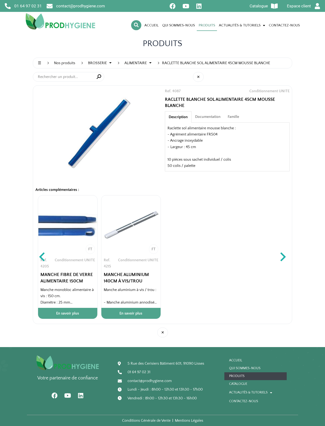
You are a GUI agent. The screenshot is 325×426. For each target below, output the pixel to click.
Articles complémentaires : (57, 190)
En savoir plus (67, 313)
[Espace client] (317, 6)
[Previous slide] (42, 257)
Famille (233, 117)
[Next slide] (282, 257)
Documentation (208, 117)
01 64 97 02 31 (28, 6)
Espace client (299, 6)
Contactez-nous (284, 25)
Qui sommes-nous (178, 25)
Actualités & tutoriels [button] (240, 25)
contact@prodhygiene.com (80, 6)
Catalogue (259, 6)
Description (178, 117)
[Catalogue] (274, 6)
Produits (207, 25)
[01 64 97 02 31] (8, 6)
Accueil (151, 25)
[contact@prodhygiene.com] (50, 6)
